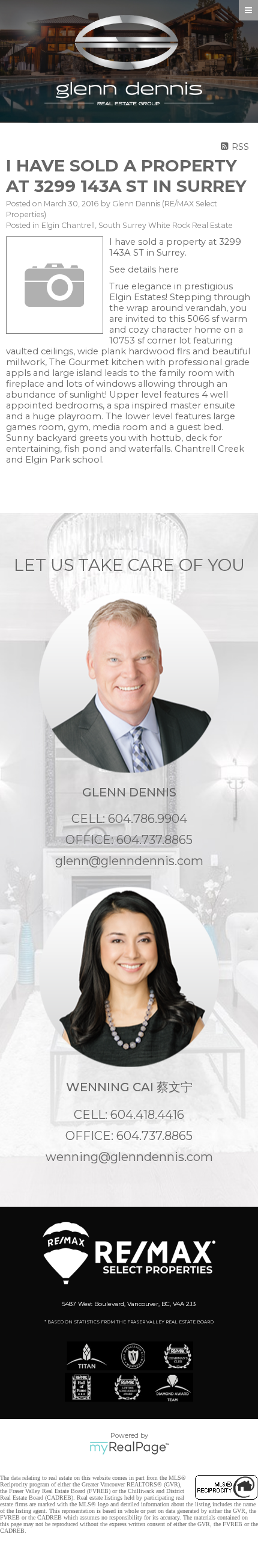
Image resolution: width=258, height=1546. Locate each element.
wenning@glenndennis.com (129, 1157)
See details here (144, 269)
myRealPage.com (129, 1448)
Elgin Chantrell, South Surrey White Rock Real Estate (137, 225)
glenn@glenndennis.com (129, 861)
